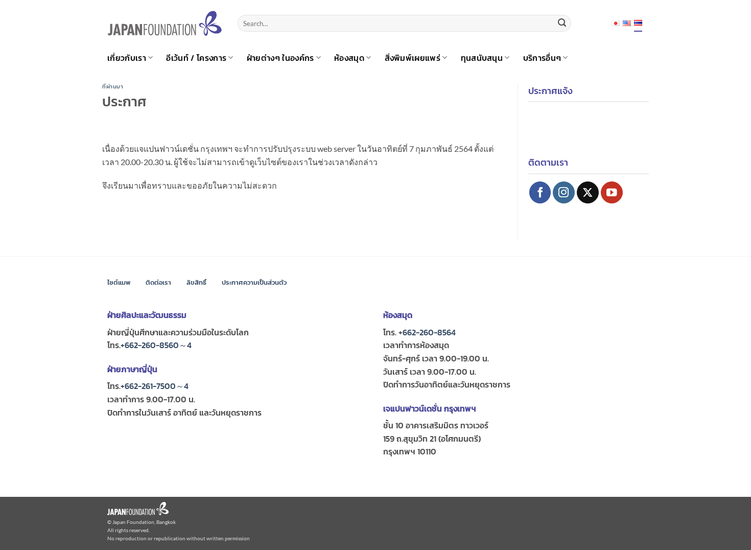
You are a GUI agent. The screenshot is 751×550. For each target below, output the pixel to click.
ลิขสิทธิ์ (196, 282)
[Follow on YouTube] (612, 192)
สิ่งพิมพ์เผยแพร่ (413, 58)
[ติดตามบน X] (588, 192)
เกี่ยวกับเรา (126, 58)
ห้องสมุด (349, 58)
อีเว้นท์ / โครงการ (196, 58)
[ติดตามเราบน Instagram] (564, 192)
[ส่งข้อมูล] (562, 23)
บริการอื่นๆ (542, 58)
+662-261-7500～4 (155, 386)
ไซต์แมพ (118, 282)
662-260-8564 (429, 332)
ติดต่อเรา (158, 282)
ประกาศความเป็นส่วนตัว (254, 282)
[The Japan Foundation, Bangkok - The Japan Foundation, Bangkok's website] (164, 23)
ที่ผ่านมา (112, 86)
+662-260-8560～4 (156, 345)
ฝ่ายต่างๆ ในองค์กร (280, 58)
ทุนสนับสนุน (482, 58)
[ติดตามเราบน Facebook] (540, 192)
